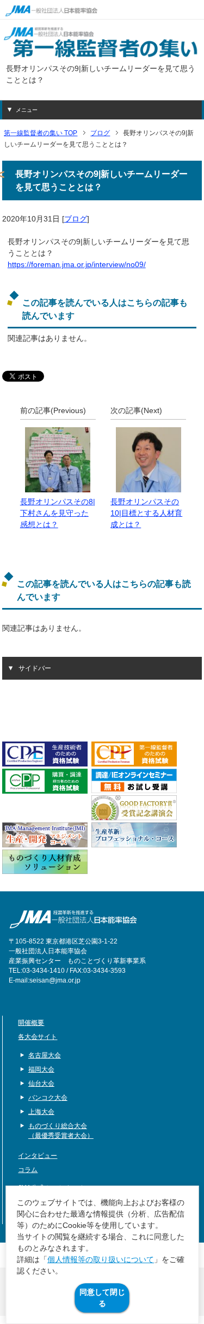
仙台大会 (41, 1083)
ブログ (75, 218)
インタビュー (37, 1156)
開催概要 (31, 1023)
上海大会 (41, 1112)
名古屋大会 (44, 1055)
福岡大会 (41, 1069)
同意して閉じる (102, 1298)
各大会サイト (37, 1037)
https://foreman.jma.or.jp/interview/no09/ (77, 264)
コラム (28, 1170)
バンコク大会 (47, 1097)
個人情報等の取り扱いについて (100, 1259)
